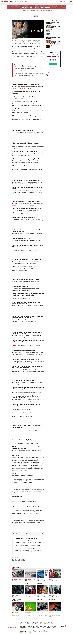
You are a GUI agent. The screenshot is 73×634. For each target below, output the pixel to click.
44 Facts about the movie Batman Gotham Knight (54, 615)
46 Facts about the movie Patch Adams (55, 27)
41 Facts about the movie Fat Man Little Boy (55, 47)
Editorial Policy (27, 622)
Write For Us (22, 623)
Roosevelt (32, 205)
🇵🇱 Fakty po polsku (47, 630)
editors (25, 547)
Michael (23, 86)
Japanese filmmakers (16, 345)
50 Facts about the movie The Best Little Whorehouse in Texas (55, 42)
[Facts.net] (7, 1)
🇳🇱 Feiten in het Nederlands (37, 630)
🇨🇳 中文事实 (31, 632)
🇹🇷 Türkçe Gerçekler (23, 632)
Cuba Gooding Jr (39, 491)
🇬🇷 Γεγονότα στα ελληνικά (51, 627)
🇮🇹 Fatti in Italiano (23, 626)
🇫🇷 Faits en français (39, 624)
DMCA (36, 623)
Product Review (43, 622)
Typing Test (48, 75)
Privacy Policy (46, 623)
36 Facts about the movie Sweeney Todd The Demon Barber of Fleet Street (17, 598)
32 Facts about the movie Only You (16, 614)
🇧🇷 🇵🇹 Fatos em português (33, 626)
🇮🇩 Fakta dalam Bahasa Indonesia (32, 628)
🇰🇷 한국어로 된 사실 (51, 628)
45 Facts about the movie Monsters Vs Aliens (55, 34)
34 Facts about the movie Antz (29, 614)
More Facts (22, 624)
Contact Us (50, 622)
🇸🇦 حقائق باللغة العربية (41, 627)
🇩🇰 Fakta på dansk (43, 626)
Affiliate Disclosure (29, 623)
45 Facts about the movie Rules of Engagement (53, 598)
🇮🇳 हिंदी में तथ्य (22, 628)
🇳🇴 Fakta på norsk (23, 627)
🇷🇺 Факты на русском (33, 631)
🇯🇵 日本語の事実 (43, 628)
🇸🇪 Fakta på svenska (52, 626)
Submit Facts (53, 623)
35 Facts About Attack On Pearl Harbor (17, 581)
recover (18, 416)
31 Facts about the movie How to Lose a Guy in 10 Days (42, 598)
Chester (14, 205)
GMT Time (48, 72)
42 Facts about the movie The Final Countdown (41, 582)
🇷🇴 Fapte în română (23, 631)
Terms (40, 623)
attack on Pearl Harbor (18, 98)
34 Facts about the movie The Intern (29, 597)
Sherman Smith (49, 10)
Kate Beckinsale (15, 491)
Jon (15, 492)
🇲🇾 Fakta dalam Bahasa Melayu (25, 630)
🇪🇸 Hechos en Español (49, 624)
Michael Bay (19, 460)
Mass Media (36, 16)
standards (31, 545)
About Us (21, 622)
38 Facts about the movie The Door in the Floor (55, 31)
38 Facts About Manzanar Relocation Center (29, 582)
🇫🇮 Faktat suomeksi (31, 627)
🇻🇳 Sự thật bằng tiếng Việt (43, 631)
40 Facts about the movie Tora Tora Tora (54, 581)
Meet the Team (35, 622)
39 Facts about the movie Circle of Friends (42, 614)
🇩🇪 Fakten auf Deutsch (30, 624)
